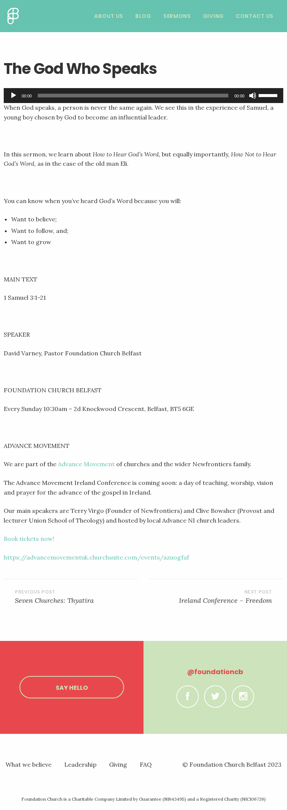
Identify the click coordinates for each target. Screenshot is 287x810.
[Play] (13, 95)
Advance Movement (86, 464)
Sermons (177, 16)
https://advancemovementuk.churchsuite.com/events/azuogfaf (96, 557)
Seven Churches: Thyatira (54, 600)
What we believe (29, 764)
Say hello (72, 687)
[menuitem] (108, 16)
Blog (143, 16)
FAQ (146, 764)
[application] (143, 95)
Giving (213, 16)
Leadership (80, 764)
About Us (108, 16)
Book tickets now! (29, 538)
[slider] (269, 95)
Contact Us (255, 16)
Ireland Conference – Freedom (225, 600)
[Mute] (252, 95)
